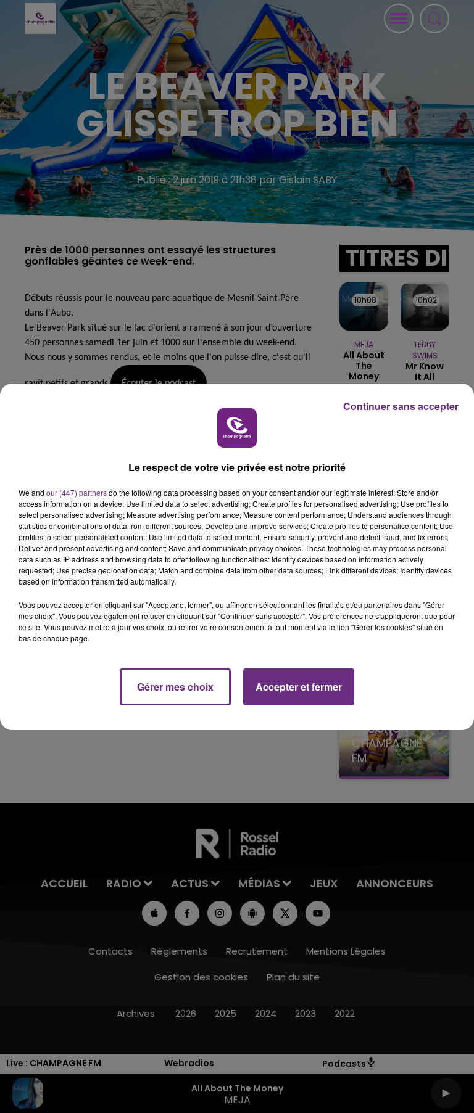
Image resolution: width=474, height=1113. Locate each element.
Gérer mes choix (175, 687)
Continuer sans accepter (401, 406)
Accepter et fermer (299, 687)
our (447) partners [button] (76, 492)
